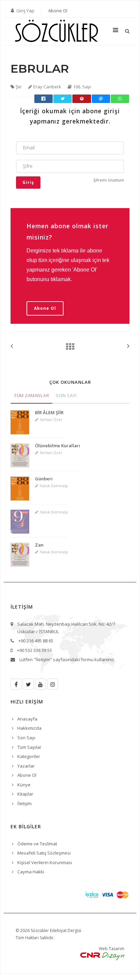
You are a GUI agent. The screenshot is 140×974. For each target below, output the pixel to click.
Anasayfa (27, 719)
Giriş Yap (25, 11)
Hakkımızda (29, 728)
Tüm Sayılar (29, 747)
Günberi (44, 479)
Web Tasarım (111, 948)
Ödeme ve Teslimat (37, 844)
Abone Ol (57, 11)
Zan (39, 545)
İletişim (24, 803)
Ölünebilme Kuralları (57, 445)
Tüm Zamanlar (31, 395)
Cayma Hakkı (30, 872)
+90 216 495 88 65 (35, 641)
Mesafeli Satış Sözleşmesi (44, 853)
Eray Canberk (47, 87)
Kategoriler (28, 756)
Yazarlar (26, 766)
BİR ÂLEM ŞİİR (49, 412)
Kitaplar (25, 794)
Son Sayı (66, 395)
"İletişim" (43, 659)
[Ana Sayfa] (68, 347)
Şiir (19, 87)
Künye (24, 785)
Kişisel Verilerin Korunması (44, 862)
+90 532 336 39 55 (34, 650)
